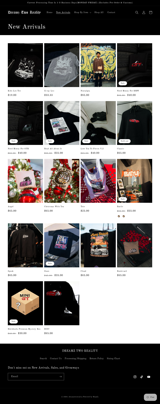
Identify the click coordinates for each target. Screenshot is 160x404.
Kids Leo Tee (14, 91)
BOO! (46, 329)
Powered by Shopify (91, 397)
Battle (120, 207)
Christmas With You (54, 207)
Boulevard (122, 271)
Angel (11, 207)
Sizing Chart (113, 359)
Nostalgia (85, 91)
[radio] (119, 216)
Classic (120, 149)
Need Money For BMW (128, 91)
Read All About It (53, 149)
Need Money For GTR (18, 149)
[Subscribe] (60, 376)
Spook (11, 271)
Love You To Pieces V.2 (92, 149)
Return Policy (97, 359)
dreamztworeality (75, 397)
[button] (82, 12)
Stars (46, 271)
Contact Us (56, 359)
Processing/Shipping (75, 359)
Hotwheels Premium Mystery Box (24, 329)
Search (43, 359)
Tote (83, 207)
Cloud (83, 271)
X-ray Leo (49, 91)
